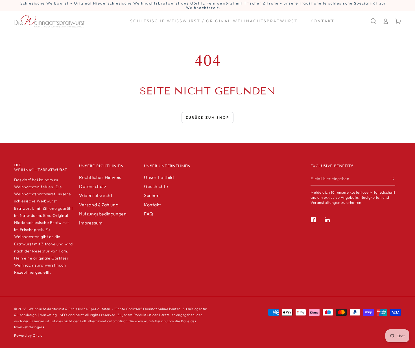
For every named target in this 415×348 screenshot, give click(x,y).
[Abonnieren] (393, 179)
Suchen (152, 195)
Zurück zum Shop (207, 117)
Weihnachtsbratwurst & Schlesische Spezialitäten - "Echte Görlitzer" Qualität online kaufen (105, 309)
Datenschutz (92, 186)
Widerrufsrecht (95, 195)
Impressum (90, 223)
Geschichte (156, 186)
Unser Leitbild (159, 177)
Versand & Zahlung (98, 204)
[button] (373, 21)
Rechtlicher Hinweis (100, 177)
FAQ (148, 214)
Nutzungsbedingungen (102, 214)
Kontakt (152, 204)
